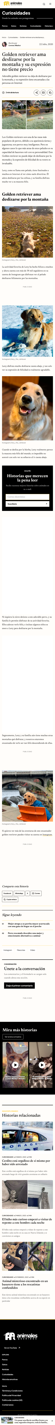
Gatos (13, 26)
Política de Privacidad (11, 1395)
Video (32, 950)
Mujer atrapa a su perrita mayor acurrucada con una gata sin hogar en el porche (29, 925)
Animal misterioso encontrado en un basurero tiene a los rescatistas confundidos (25, 1284)
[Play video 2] (42, 1065)
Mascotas (21, 950)
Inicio (4, 37)
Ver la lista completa (13, 1037)
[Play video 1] (15, 1065)
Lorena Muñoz (14, 46)
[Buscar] (44, 4)
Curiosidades (16, 13)
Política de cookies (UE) (12, 1400)
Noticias (23, 26)
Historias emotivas (10, 1379)
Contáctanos (7, 1405)
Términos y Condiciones (12, 1390)
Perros (5, 26)
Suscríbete (27, 504)
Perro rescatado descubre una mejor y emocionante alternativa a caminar (26, 934)
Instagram (47, 835)
